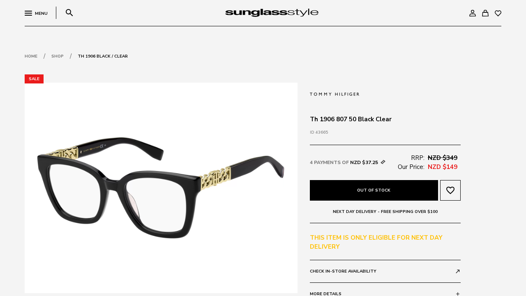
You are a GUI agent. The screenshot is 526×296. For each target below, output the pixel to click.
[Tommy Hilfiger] (334, 93)
